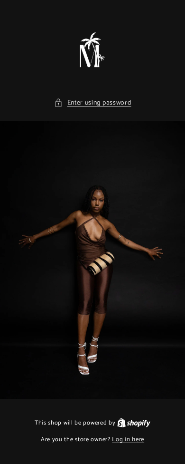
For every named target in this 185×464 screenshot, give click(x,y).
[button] (92, 103)
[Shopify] (133, 423)
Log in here (128, 440)
